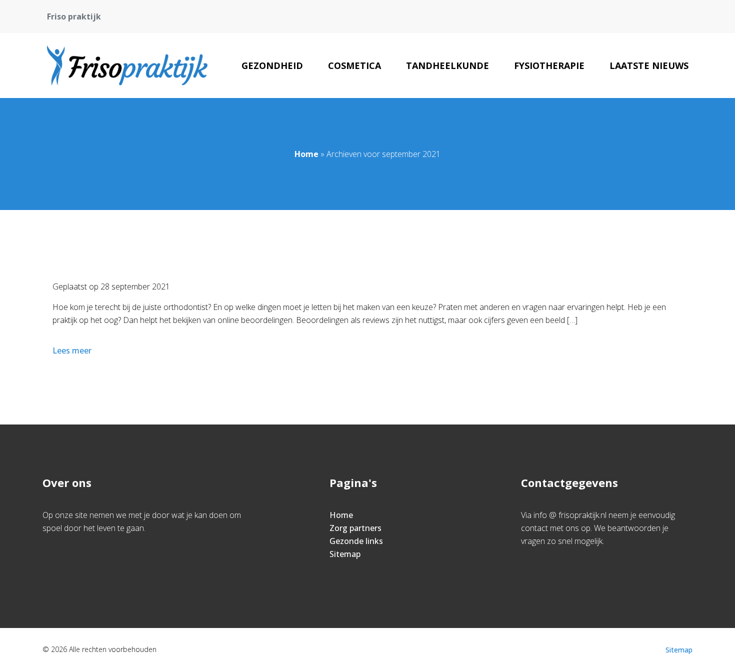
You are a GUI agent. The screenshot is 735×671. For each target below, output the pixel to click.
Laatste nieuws (649, 66)
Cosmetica (354, 66)
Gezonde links (356, 541)
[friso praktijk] (127, 66)
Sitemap (345, 554)
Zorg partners (356, 528)
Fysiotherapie (549, 66)
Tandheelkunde (447, 66)
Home (306, 154)
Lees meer (72, 350)
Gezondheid (272, 66)
